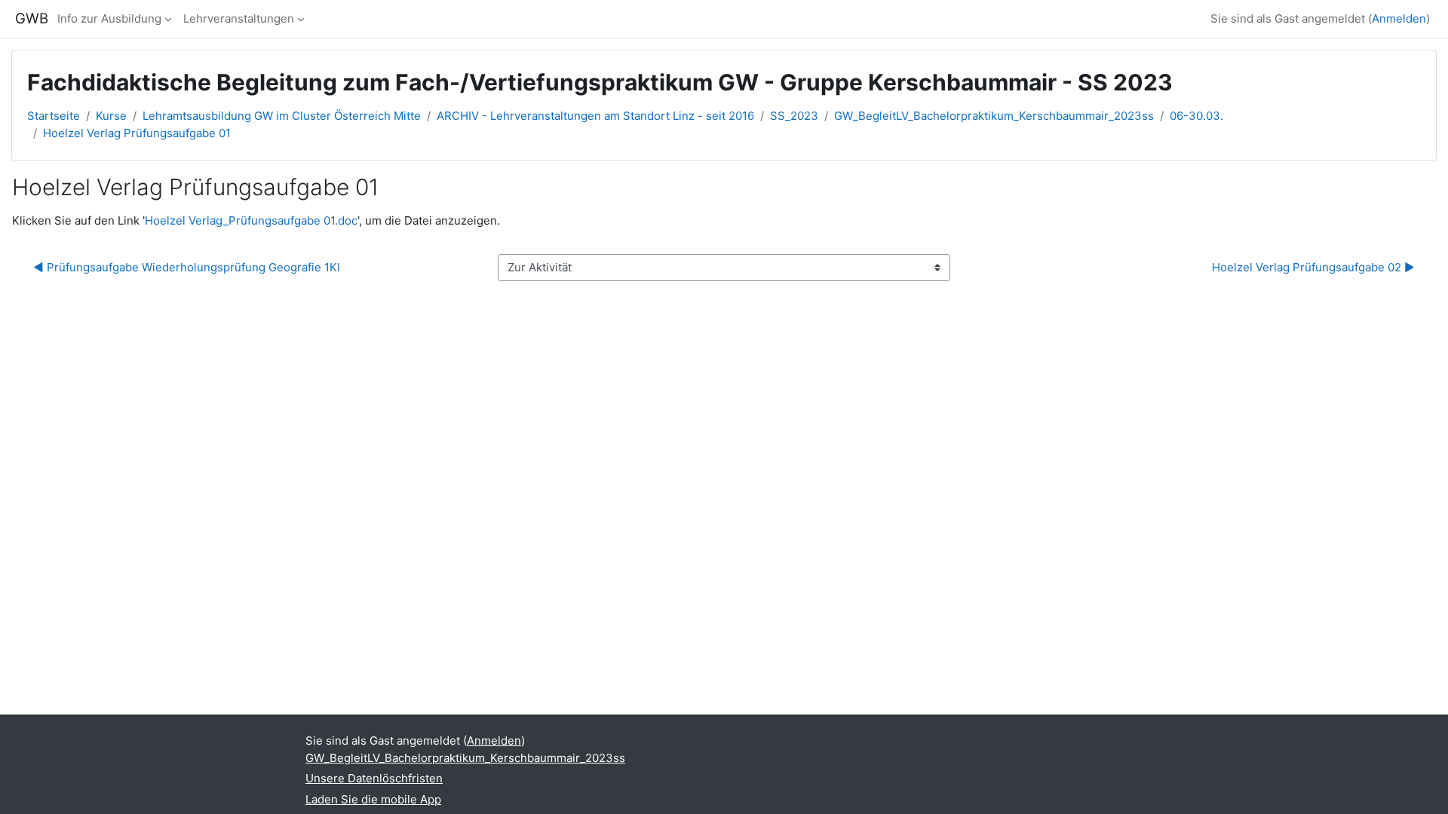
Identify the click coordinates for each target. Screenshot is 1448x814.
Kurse (111, 116)
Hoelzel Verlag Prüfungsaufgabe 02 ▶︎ (1313, 267)
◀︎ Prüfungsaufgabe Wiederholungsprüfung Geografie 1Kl (186, 267)
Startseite (53, 116)
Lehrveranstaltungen (238, 18)
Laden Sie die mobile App (373, 799)
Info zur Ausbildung (109, 18)
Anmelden (1399, 18)
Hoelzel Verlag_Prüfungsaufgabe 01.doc (251, 220)
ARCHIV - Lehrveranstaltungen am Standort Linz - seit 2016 (595, 116)
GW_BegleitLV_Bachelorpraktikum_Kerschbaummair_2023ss (994, 116)
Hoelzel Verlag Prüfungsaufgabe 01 (137, 133)
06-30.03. (1196, 116)
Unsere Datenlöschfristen (374, 778)
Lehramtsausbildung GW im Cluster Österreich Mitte (282, 116)
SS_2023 (794, 116)
